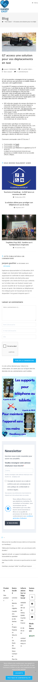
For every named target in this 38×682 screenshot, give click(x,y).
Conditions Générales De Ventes (14, 616)
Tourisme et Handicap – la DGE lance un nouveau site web (19, 193)
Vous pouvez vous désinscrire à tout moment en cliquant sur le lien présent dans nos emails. (18, 494)
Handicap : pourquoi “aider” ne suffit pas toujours (17, 566)
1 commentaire (22, 72)
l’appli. (17, 144)
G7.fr (17, 146)
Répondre (6, 266)
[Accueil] (2, 22)
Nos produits (6, 597)
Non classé (8, 72)
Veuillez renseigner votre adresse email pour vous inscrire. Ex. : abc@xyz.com (18, 476)
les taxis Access (26, 108)
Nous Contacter (14, 653)
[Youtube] (32, 617)
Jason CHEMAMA (10, 69)
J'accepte (19, 673)
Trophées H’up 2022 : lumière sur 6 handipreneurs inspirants (19, 243)
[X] (32, 597)
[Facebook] (32, 604)
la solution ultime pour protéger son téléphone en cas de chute (19, 203)
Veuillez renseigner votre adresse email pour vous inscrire (17, 464)
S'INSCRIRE (12, 523)
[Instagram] (32, 610)
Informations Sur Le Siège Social (23, 593)
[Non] (35, 671)
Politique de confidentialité (19, 678)
